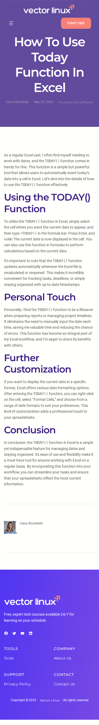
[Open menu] (11, 23)
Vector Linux (49, 700)
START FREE (76, 23)
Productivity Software (75, 102)
